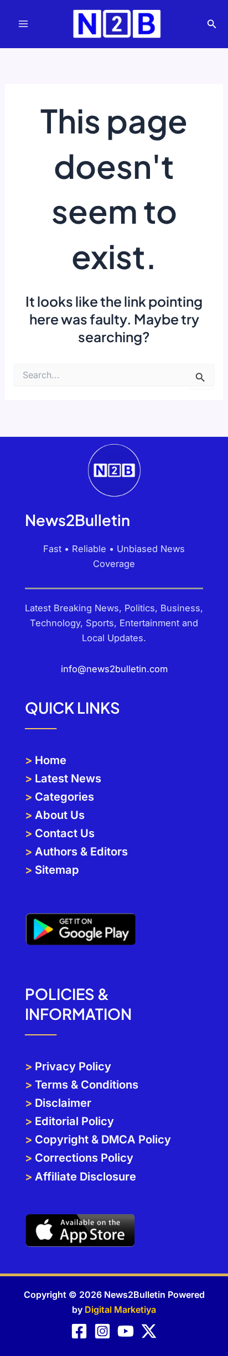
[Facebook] (79, 1331)
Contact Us (63, 833)
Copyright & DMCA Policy (103, 1139)
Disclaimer (63, 1103)
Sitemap (57, 869)
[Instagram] (102, 1331)
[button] (212, 24)
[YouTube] (125, 1331)
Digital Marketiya (120, 1309)
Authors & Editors (81, 851)
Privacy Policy (73, 1066)
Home (50, 760)
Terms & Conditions (86, 1084)
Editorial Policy (73, 1121)
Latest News (68, 778)
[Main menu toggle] (23, 24)
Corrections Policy (84, 1157)
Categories (64, 796)
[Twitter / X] (149, 1331)
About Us (60, 815)
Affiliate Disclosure (85, 1176)
